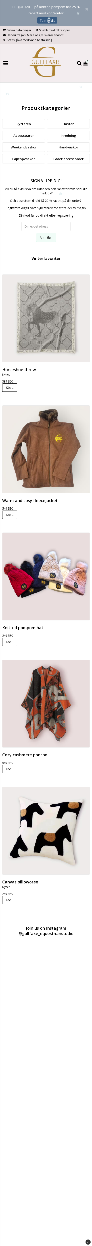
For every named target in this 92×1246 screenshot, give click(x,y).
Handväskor (68, 147)
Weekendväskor (24, 147)
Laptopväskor (23, 159)
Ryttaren (24, 124)
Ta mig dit (47, 20)
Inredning (68, 135)
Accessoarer (23, 135)
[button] (86, 63)
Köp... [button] (10, 387)
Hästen (68, 124)
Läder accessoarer (68, 159)
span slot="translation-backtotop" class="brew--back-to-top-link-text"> (88, 1242)
